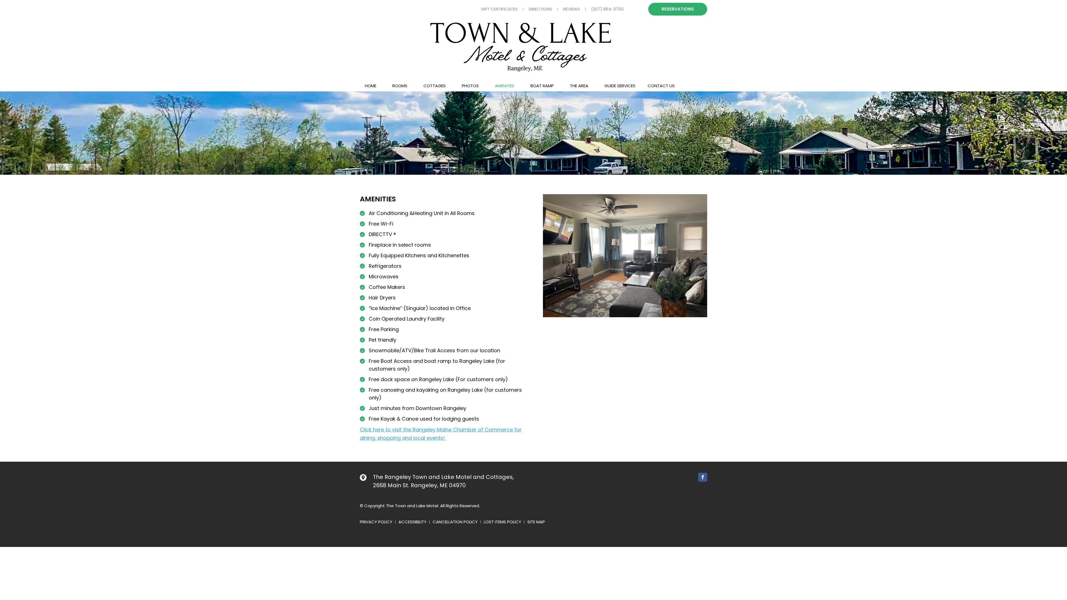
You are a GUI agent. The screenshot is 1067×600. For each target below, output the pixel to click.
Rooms (399, 86)
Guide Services (619, 86)
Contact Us (661, 86)
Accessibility (412, 522)
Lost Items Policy (502, 522)
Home (370, 86)
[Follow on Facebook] (702, 477)
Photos (470, 86)
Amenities (504, 86)
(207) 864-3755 (607, 9)
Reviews (571, 9)
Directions (540, 9)
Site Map (536, 522)
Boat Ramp (542, 86)
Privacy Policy (376, 522)
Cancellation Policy (455, 522)
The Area (579, 86)
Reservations (678, 9)
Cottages (434, 86)
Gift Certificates (499, 9)
